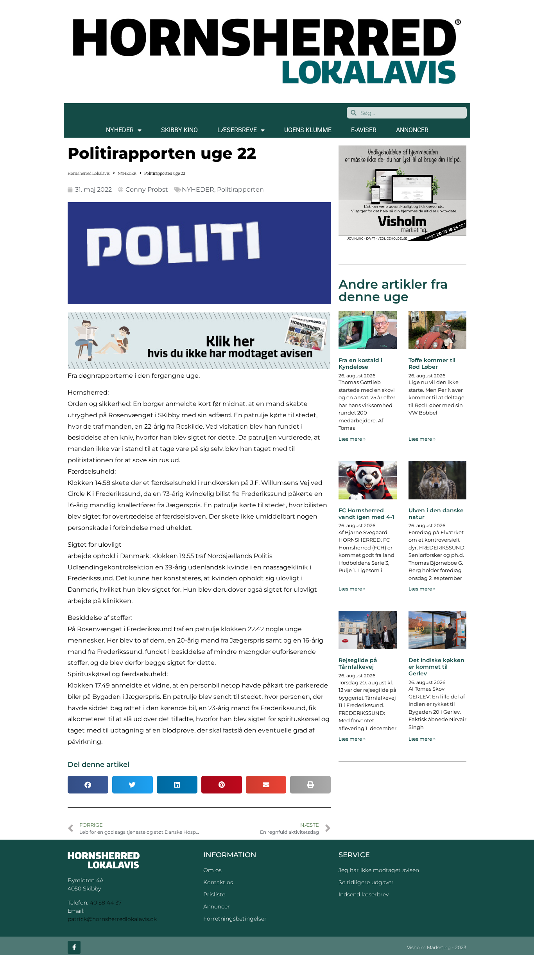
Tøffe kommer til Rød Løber (432, 363)
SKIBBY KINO (179, 130)
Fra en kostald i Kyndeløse (360, 363)
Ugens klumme (308, 130)
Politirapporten (240, 189)
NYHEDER (120, 130)
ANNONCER (412, 130)
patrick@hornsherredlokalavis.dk (112, 919)
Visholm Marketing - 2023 (436, 947)
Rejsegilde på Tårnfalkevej (358, 663)
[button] (88, 784)
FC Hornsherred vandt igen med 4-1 (366, 514)
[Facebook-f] (74, 947)
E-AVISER (363, 130)
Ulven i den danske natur (436, 514)
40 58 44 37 (106, 902)
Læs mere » (352, 439)
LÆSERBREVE (237, 130)
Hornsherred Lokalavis (89, 173)
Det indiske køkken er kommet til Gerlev (436, 667)
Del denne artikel (98, 764)
